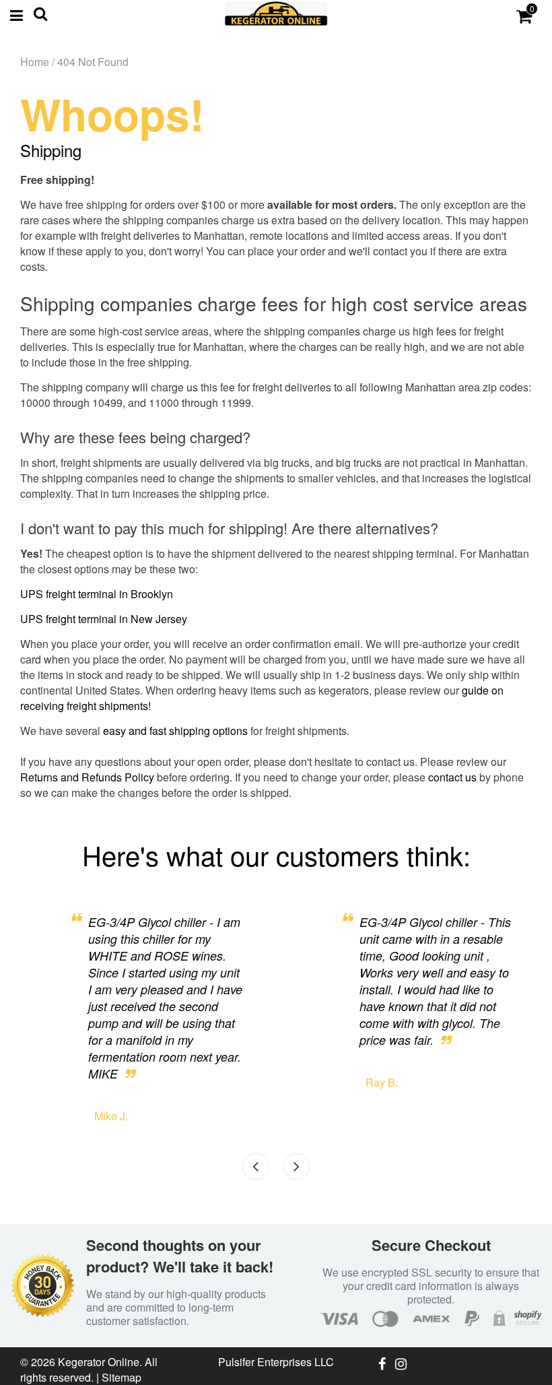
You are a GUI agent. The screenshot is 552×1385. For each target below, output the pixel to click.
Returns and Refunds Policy (87, 777)
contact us (452, 777)
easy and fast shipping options (175, 730)
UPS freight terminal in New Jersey (103, 618)
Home (34, 62)
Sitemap (121, 1377)
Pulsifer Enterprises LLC (276, 1362)
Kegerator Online (98, 1362)
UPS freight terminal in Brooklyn (96, 594)
